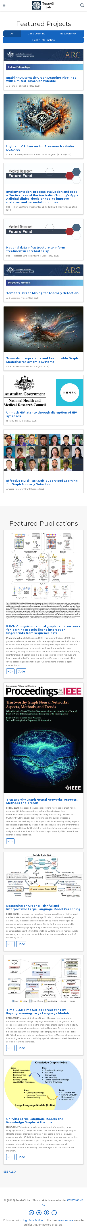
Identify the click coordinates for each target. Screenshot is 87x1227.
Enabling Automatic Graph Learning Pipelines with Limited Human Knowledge (41, 79)
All (11, 33)
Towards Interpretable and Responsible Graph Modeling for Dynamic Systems (42, 360)
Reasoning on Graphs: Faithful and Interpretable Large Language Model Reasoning (43, 907)
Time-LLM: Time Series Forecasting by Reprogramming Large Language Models (38, 1011)
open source (65, 1220)
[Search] (82, 5)
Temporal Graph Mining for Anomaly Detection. (42, 293)
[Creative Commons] (43, 1213)
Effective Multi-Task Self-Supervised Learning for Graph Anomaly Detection (42, 482)
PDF (10, 671)
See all (8, 1171)
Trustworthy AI (68, 33)
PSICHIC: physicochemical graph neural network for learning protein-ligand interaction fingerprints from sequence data (43, 630)
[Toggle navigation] (4, 5)
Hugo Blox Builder (33, 1220)
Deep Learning (36, 33)
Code (21, 671)
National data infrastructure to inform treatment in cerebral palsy (35, 249)
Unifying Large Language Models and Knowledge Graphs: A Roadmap (34, 1120)
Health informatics (43, 40)
